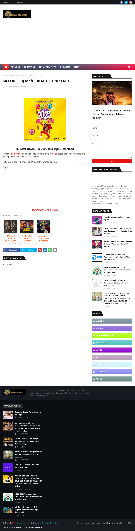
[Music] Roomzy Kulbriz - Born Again (117, 218)
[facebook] (121, 2)
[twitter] (126, 2)
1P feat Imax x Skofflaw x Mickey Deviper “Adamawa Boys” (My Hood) (118, 244)
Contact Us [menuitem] (29, 67)
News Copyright (109, 523)
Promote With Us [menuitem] (47, 67)
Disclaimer (121, 523)
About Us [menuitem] (15, 67)
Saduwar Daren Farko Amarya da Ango (28, 413)
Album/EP (100, 321)
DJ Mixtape (12, 243)
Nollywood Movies (105, 364)
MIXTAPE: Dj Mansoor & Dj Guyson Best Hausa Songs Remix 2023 (26, 509)
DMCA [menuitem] (76, 67)
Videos (99, 379)
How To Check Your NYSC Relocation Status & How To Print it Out (116, 283)
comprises (16, 153)
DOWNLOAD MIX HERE (45, 209)
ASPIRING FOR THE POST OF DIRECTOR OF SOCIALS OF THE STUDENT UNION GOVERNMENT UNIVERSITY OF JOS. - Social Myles (28, 481)
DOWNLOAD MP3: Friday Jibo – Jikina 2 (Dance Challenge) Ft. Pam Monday (28, 441)
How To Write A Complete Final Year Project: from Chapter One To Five (118, 231)
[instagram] (130, 2)
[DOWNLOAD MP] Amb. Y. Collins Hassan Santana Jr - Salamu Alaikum (111, 114)
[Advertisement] (67, 44)
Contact (20, 2)
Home (5, 2)
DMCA (130, 523)
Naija (54, 153)
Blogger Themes (23, 523)
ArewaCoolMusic (22, 527)
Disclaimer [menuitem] (65, 67)
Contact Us (96, 523)
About (12, 2)
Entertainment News (106, 335)
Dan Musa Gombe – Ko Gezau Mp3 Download (27, 465)
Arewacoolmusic (10, 87)
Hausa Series (102, 343)
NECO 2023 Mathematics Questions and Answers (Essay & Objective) (117, 270)
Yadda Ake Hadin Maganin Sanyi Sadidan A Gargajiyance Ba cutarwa (29, 454)
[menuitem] (6, 67)
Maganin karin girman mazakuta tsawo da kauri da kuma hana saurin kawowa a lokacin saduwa (27, 427)
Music (11, 75)
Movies (99, 350)
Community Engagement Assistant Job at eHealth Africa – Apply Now (117, 257)
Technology (102, 372)
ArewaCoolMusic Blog (50, 523)
